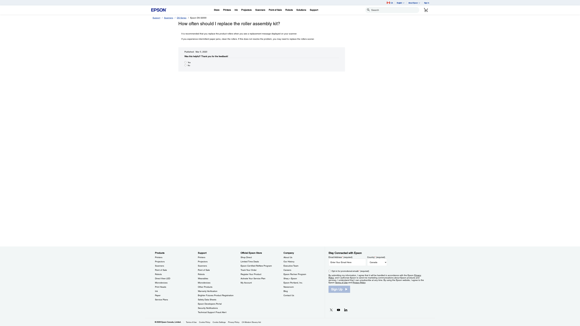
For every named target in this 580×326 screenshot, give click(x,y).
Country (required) (376, 257)
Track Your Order (249, 270)
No (189, 65)
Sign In (426, 3)
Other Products (205, 287)
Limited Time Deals (250, 261)
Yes (189, 62)
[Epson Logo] (159, 10)
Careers (287, 270)
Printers (158, 257)
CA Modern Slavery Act (251, 322)
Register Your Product (251, 274)
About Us (288, 257)
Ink (156, 291)
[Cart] (426, 10)
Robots (158, 274)
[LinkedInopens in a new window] (345, 310)
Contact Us (289, 295)
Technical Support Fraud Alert (212, 312)
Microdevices (161, 282)
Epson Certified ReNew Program (256, 266)
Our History (289, 261)
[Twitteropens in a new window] (331, 310)
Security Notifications (208, 308)
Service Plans (161, 299)
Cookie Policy (204, 322)
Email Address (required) (341, 257)
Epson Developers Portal (210, 304)
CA (392, 3)
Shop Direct (246, 257)
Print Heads (160, 287)
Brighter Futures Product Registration (216, 295)
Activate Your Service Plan (253, 278)
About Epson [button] (413, 3)
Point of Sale (161, 270)
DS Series (181, 18)
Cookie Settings (219, 322)
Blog (286, 291)
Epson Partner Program (295, 274)
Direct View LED (162, 278)
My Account (246, 282)
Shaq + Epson (290, 278)
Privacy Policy (359, 282)
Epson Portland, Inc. (293, 282)
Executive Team (291, 266)
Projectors (160, 261)
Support (156, 18)
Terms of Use (341, 282)
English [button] (399, 3)
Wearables (203, 278)
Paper (158, 295)
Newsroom (289, 287)
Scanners (168, 18)
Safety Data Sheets (207, 299)
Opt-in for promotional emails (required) (350, 271)
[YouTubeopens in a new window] (338, 310)
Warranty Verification (207, 291)
